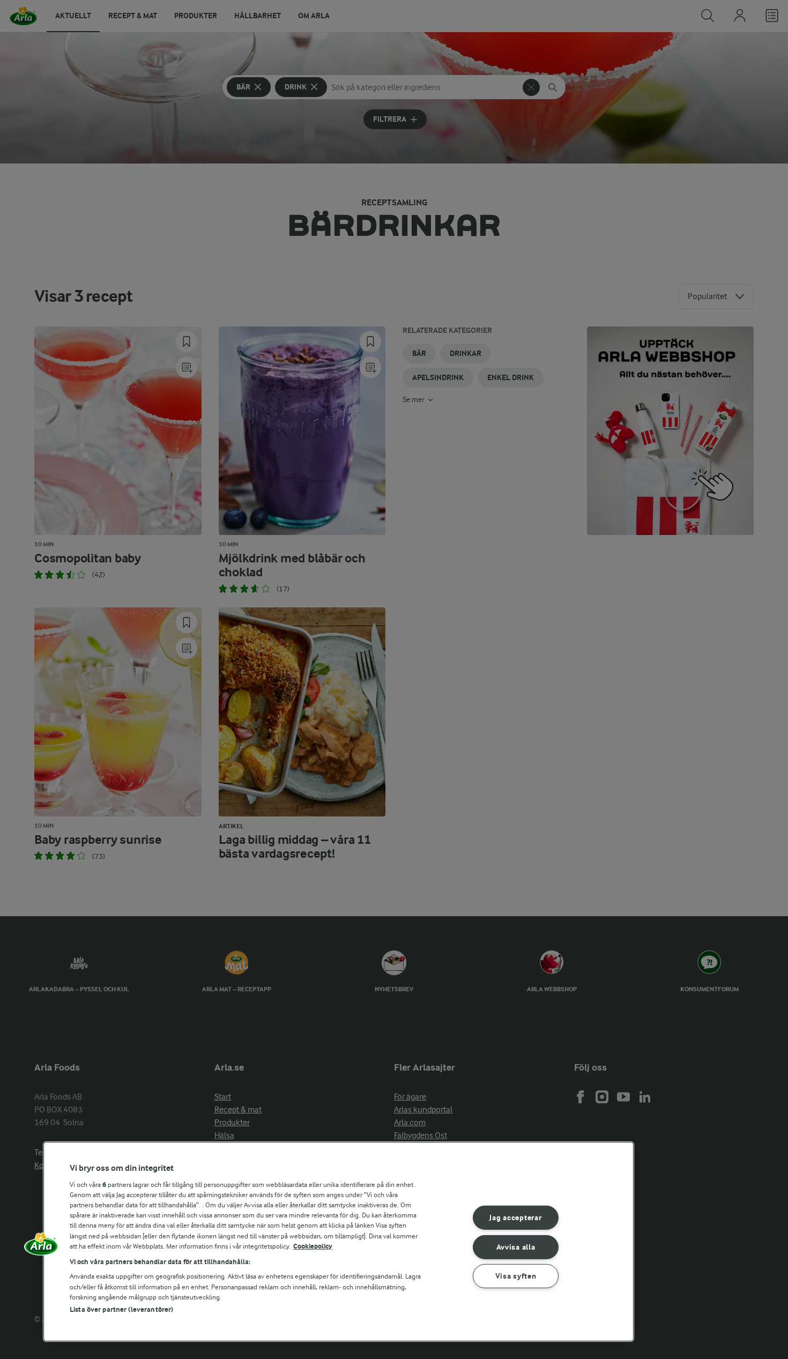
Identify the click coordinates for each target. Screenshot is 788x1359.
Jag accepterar (515, 1217)
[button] (41, 1247)
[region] (338, 1241)
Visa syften (516, 1276)
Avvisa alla (516, 1246)
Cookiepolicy (312, 1246)
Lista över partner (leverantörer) (121, 1309)
